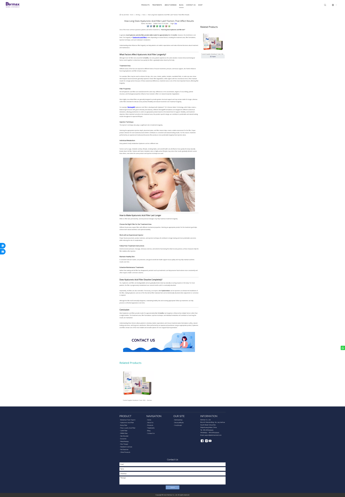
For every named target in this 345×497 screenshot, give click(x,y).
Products (150, 425)
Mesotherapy (124, 441)
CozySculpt (178, 425)
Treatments (150, 428)
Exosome (123, 439)
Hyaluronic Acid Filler (127, 422)
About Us (150, 422)
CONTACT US (191, 5)
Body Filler (123, 425)
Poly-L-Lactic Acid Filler (127, 428)
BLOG (181, 5)
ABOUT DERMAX (171, 5)
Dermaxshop (178, 420)
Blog (148, 430)
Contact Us (151, 433)
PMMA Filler (124, 433)
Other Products (125, 452)
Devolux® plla (179, 422)
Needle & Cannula (126, 447)
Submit (173, 487)
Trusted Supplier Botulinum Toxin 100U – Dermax (137, 400)
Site (175, 23)
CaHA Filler (123, 430)
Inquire (214, 56)
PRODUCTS (145, 5)
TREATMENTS (157, 5)
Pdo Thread (124, 444)
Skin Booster (124, 436)
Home (149, 420)
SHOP (200, 5)
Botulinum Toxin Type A (127, 420)
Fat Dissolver (124, 449)
